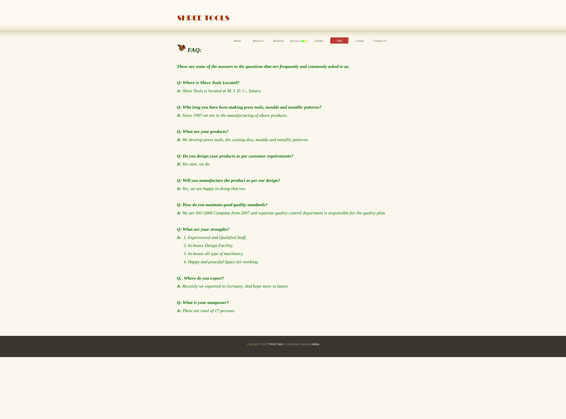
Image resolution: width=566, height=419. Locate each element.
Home (237, 41)
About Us (258, 41)
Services (295, 41)
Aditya (315, 344)
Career (360, 41)
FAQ (339, 41)
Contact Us (380, 41)
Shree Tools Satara (203, 17)
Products (278, 41)
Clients (319, 41)
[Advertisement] (132, 388)
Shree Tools (276, 344)
